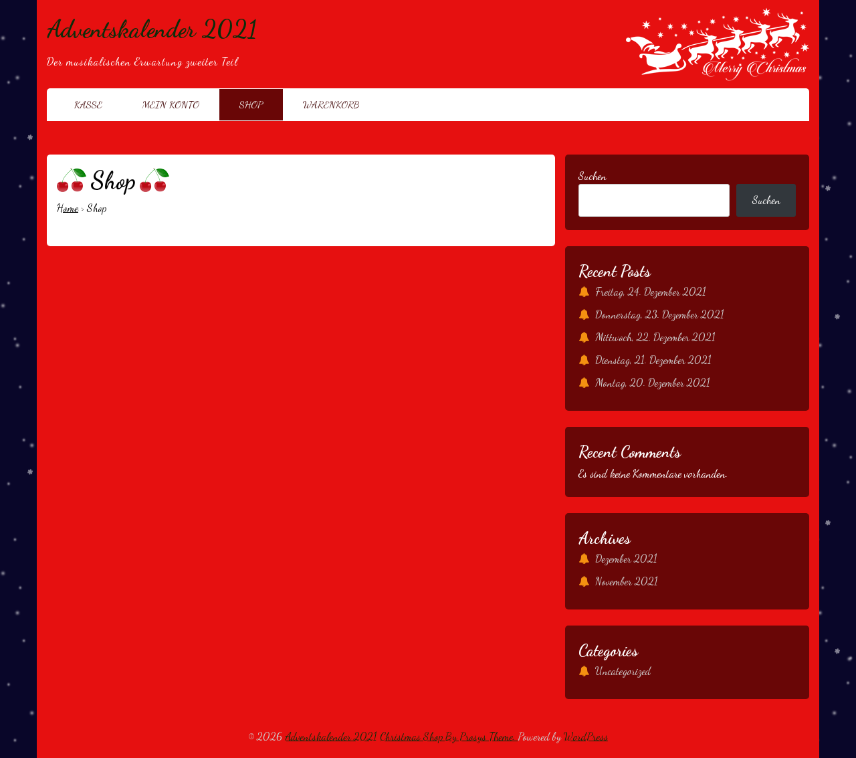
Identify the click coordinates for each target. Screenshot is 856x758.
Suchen (592, 175)
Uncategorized (623, 670)
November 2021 (626, 581)
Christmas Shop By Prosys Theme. (449, 736)
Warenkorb (331, 104)
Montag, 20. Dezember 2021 (652, 382)
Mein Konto (170, 104)
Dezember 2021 (626, 558)
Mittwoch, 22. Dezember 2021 (655, 336)
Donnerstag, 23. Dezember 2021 (659, 314)
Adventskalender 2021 (152, 29)
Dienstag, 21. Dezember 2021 (653, 359)
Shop (251, 104)
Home (67, 207)
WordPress (586, 736)
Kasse (88, 104)
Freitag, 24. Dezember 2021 (650, 291)
